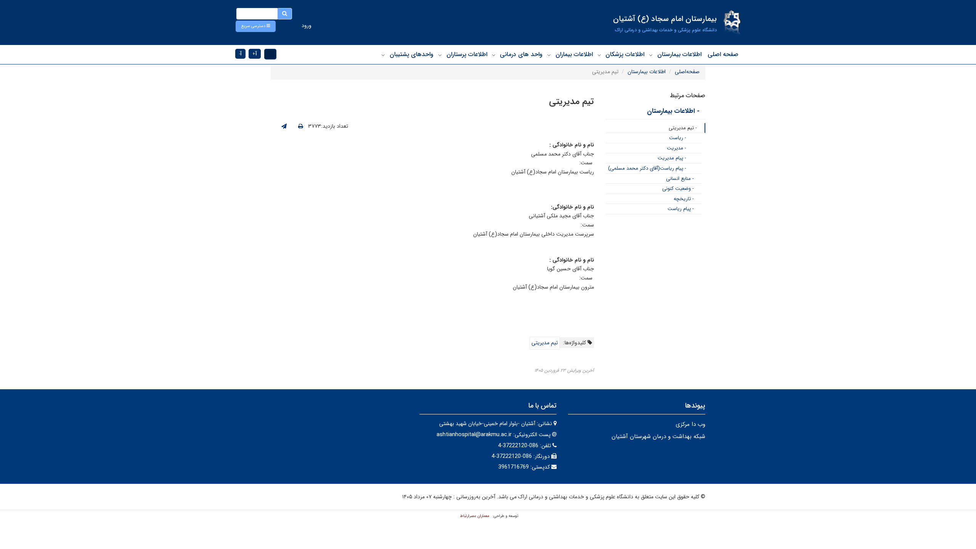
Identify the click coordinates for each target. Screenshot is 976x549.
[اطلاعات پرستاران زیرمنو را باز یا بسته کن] (440, 54)
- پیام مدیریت (672, 158)
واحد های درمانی (521, 54)
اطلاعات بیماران (574, 54)
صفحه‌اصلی (687, 71)
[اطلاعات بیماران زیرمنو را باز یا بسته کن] (549, 54)
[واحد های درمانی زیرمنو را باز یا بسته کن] (493, 54)
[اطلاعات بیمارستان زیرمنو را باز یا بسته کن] (650, 54)
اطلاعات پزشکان (624, 54)
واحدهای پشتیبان (411, 54)
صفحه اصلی (723, 54)
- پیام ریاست (681, 209)
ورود (306, 25)
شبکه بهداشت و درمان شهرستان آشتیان (658, 436)
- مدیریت (676, 148)
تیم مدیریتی (544, 343)
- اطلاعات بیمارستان (673, 111)
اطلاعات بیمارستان (679, 54)
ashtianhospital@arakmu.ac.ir (474, 434)
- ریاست (677, 138)
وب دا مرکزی (690, 424)
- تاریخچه (684, 199)
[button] (256, 26)
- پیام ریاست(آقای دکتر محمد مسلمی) (647, 168)
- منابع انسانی (680, 179)
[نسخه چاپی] (300, 126)
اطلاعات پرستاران (466, 54)
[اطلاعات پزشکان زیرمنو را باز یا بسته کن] (599, 54)
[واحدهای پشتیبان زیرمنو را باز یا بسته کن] (383, 54)
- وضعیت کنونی (678, 189)
